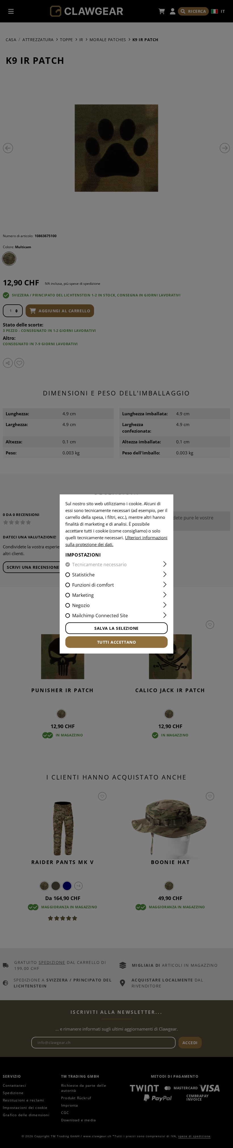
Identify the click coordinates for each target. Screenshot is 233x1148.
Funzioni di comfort (93, 585)
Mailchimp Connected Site (100, 615)
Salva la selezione (116, 628)
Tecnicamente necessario (99, 564)
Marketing (83, 595)
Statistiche (83, 575)
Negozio (81, 605)
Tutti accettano (116, 642)
